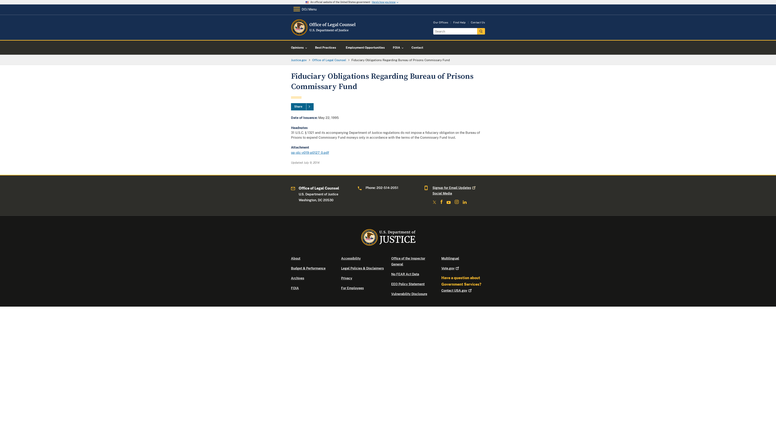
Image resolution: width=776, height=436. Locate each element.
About (295, 258)
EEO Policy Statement (408, 284)
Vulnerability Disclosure (409, 294)
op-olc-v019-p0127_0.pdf (310, 153)
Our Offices (440, 22)
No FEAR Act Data (405, 274)
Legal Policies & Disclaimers (362, 268)
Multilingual (450, 258)
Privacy (346, 278)
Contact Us (478, 22)
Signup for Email (451, 188)
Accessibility (351, 258)
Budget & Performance (308, 268)
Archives (297, 278)
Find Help (459, 22)
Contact (454, 290)
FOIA (295, 288)
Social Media (442, 193)
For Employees (352, 288)
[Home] (324, 35)
